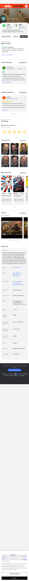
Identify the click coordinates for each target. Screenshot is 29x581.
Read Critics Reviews (7, 54)
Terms (4, 556)
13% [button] (8, 25)
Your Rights (24, 559)
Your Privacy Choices (23, 373)
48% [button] (20, 25)
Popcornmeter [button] (21, 26)
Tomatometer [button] (9, 26)
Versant (13, 555)
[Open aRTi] (26, 6)
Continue (14, 578)
